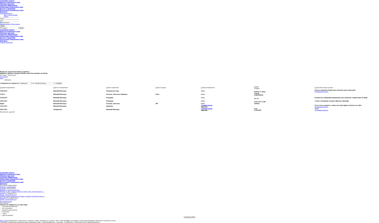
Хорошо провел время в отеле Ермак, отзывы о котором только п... (22, 196)
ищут (2, 78)
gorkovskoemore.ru (6, 13)
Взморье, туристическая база (9, 190)
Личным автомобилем (9, 206)
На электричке (7, 208)
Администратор (206, 105)
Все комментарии (6, 201)
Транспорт (9, 42)
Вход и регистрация (10, 15)
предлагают (4, 77)
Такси (4, 213)
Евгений (3, 198)
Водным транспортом (9, 210)
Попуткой (5, 212)
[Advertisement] (16, 57)
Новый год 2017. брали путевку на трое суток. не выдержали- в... (22, 191)
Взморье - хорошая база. (8, 187)
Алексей (3, 188)
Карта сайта (4, 220)
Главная (2, 42)
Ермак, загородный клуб (8, 195)
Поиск (6, 16)
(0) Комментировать (321, 92)
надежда (3, 193)
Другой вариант (7, 215)
